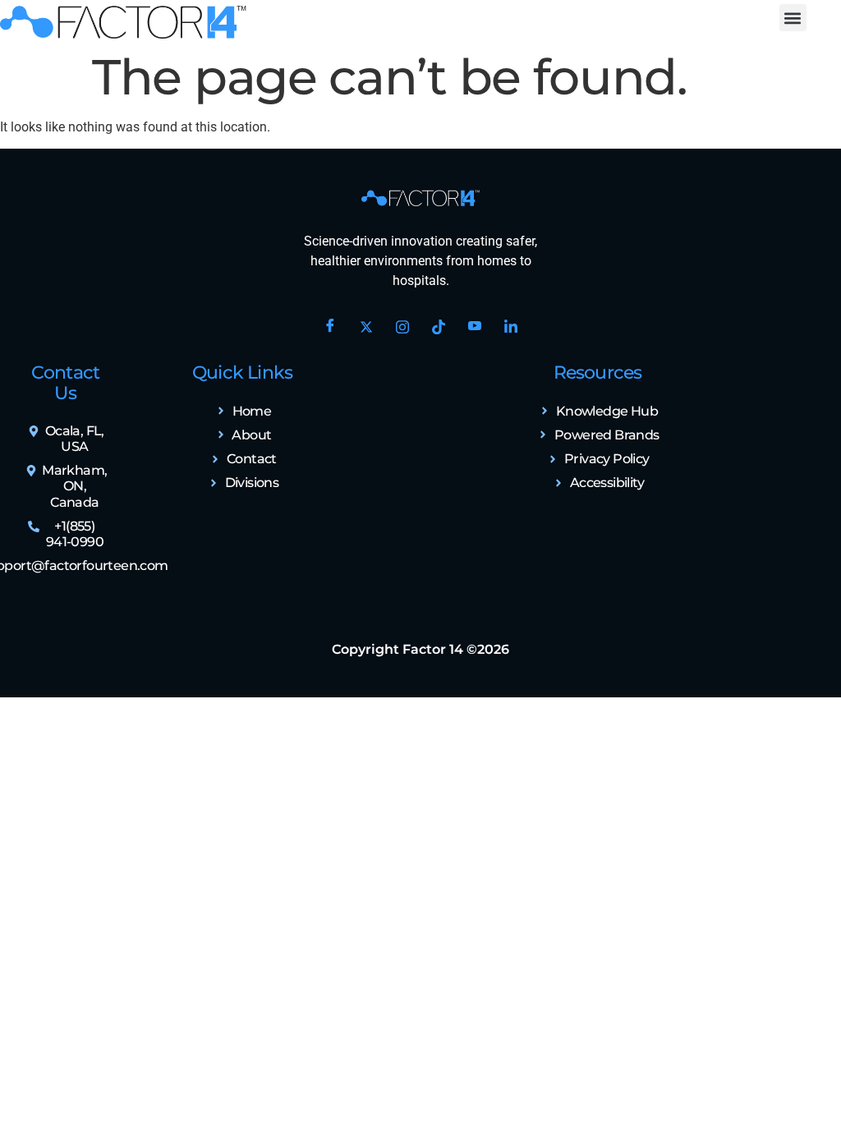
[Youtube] (474, 327)
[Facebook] (330, 327)
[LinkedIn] (511, 327)
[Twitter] (366, 327)
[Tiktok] (438, 327)
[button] (793, 17)
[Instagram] (402, 327)
